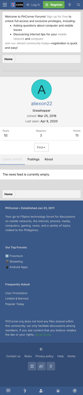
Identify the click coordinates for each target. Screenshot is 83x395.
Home (71, 356)
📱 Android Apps (16, 267)
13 (77, 135)
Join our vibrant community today (27, 43)
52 (6, 135)
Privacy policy (44, 356)
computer (37, 38)
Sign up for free (57, 16)
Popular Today (14, 304)
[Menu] (4, 5)
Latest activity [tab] (12, 159)
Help (60, 356)
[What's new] (69, 4)
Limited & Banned (16, 298)
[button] (42, 349)
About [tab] (48, 159)
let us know (42, 334)
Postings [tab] (33, 159)
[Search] (78, 4)
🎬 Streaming (14, 261)
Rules (28, 356)
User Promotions (16, 293)
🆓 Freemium (14, 256)
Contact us (13, 356)
